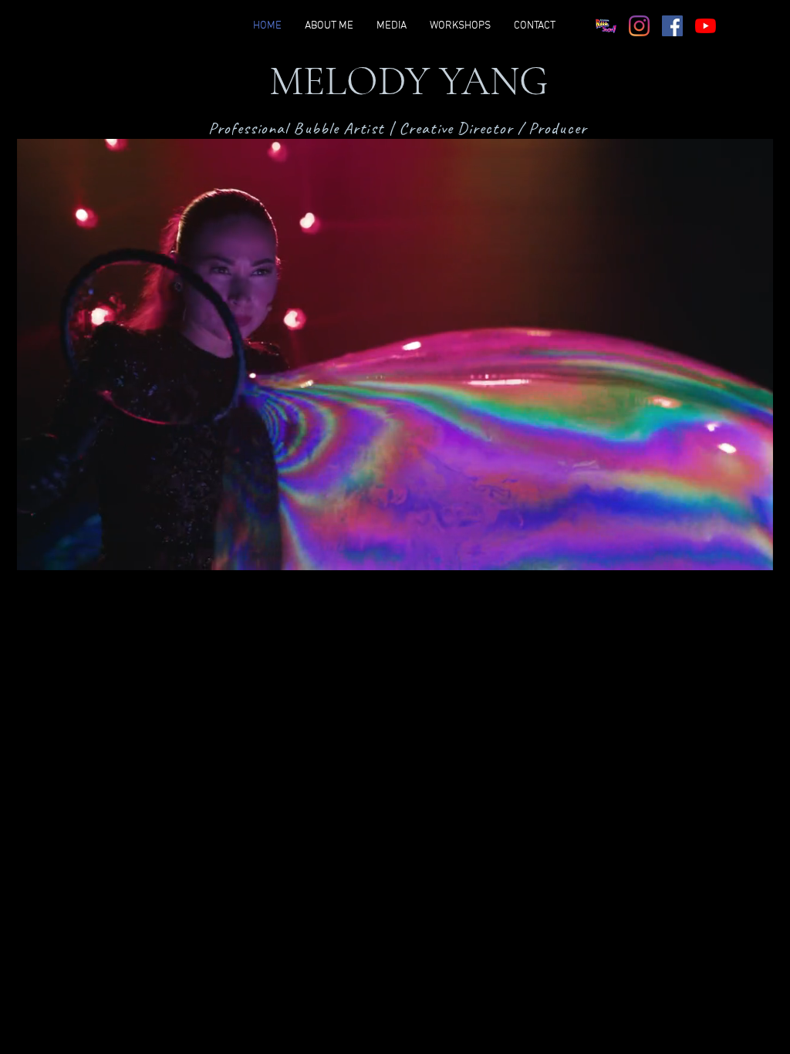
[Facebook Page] (672, 25)
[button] (753, 553)
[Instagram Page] (639, 25)
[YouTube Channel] (705, 25)
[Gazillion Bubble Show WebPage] (606, 25)
